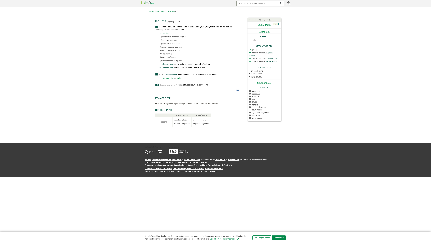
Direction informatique (186, 162)
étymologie (264, 31)
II (156, 74)
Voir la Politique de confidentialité (223, 239)
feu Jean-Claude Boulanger (177, 165)
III (157, 85)
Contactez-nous (179, 169)
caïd (171, 78)
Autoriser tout (279, 237)
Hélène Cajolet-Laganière (161, 160)
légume (255, 104)
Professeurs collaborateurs (155, 165)
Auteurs (148, 160)
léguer (254, 102)
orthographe (264, 24)
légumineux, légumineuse (262, 112)
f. (179, 22)
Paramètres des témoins (214, 169)
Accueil (151, 11)
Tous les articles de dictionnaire (165, 11)
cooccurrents (264, 82)
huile (179, 78)
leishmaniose (257, 118)
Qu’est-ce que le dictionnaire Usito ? (158, 169)
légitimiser (256, 91)
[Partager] (255, 20)
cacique (166, 78)
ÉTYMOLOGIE (162, 98)
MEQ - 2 (276, 24)
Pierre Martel (176, 160)
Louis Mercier (220, 160)
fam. (163, 74)
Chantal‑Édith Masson (192, 160)
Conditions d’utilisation (195, 169)
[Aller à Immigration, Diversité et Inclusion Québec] (153, 153)
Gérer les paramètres (262, 237)
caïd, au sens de (264, 58)
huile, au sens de (264, 61)
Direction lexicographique (154, 162)
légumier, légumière (259, 107)
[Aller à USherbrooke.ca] (179, 153)
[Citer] (250, 20)
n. (174, 22)
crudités (166, 33)
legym (170, 22)
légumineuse (257, 110)
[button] (288, 3)
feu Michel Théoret (207, 165)
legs (253, 99)
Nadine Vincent (233, 160)
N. (159, 27)
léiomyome (256, 115)
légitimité (255, 96)
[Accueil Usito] (145, 3)
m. (176, 22)
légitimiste (256, 94)
